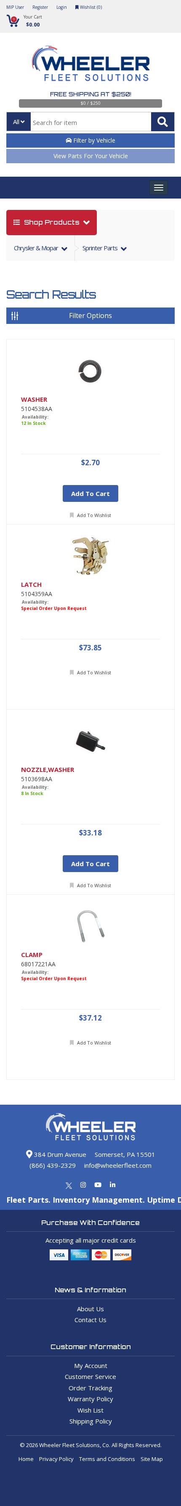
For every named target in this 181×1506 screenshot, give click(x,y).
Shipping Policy (90, 1421)
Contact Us (90, 1319)
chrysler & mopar (36, 248)
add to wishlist (93, 515)
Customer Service (90, 1376)
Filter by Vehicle (93, 140)
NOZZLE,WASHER (47, 770)
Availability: (35, 417)
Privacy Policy (56, 1459)
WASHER (34, 399)
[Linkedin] (112, 1184)
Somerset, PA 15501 (125, 1154)
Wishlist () (90, 7)
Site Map (152, 1459)
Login (61, 7)
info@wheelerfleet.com (118, 1165)
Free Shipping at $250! (90, 94)
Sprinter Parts (101, 248)
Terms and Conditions (107, 1459)
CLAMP (32, 955)
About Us (90, 1308)
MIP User (15, 7)
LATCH (31, 585)
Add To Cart (90, 493)
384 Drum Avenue (59, 1154)
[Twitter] (69, 1184)
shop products (51, 222)
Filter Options (90, 315)
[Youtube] (97, 1184)
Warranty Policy (90, 1399)
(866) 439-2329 (52, 1165)
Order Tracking (90, 1388)
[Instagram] (83, 1184)
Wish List (90, 1410)
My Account (90, 1365)
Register (40, 7)
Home (26, 1459)
